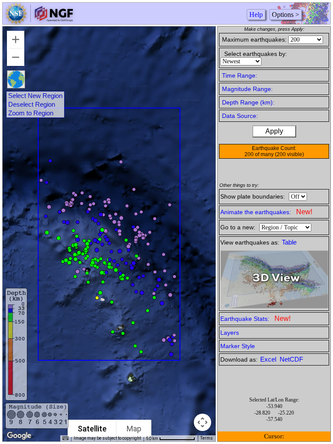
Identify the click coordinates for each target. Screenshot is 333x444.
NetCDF (291, 359)
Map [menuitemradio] (134, 428)
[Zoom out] (15, 57)
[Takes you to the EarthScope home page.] (39, 22)
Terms (206, 438)
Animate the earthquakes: (266, 211)
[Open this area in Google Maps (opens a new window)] (19, 435)
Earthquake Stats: (255, 318)
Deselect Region (31, 104)
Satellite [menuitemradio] (92, 428)
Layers (229, 332)
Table (289, 242)
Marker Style (237, 346)
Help (256, 14)
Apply (274, 131)
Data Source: (240, 115)
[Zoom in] (15, 39)
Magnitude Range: (247, 88)
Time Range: (239, 75)
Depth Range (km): (248, 102)
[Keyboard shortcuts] (65, 438)
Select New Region (35, 95)
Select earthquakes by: (255, 53)
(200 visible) (289, 154)
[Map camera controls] (202, 422)
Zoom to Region (30, 113)
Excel (269, 359)
